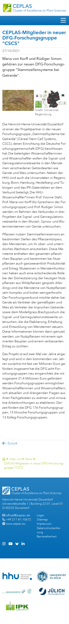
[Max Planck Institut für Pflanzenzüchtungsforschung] (17, 591)
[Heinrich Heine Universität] (17, 576)
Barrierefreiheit (47, 536)
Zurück (12, 443)
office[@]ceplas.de (18, 515)
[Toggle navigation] (63, 20)
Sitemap (42, 519)
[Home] (4, 459)
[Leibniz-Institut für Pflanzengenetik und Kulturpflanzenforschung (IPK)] (17, 605)
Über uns (15, 459)
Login (40, 515)
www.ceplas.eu (15, 524)
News (29, 459)
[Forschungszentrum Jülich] (52, 591)
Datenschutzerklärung (49, 530)
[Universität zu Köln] (52, 576)
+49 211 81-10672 (18, 519)
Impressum (44, 524)
